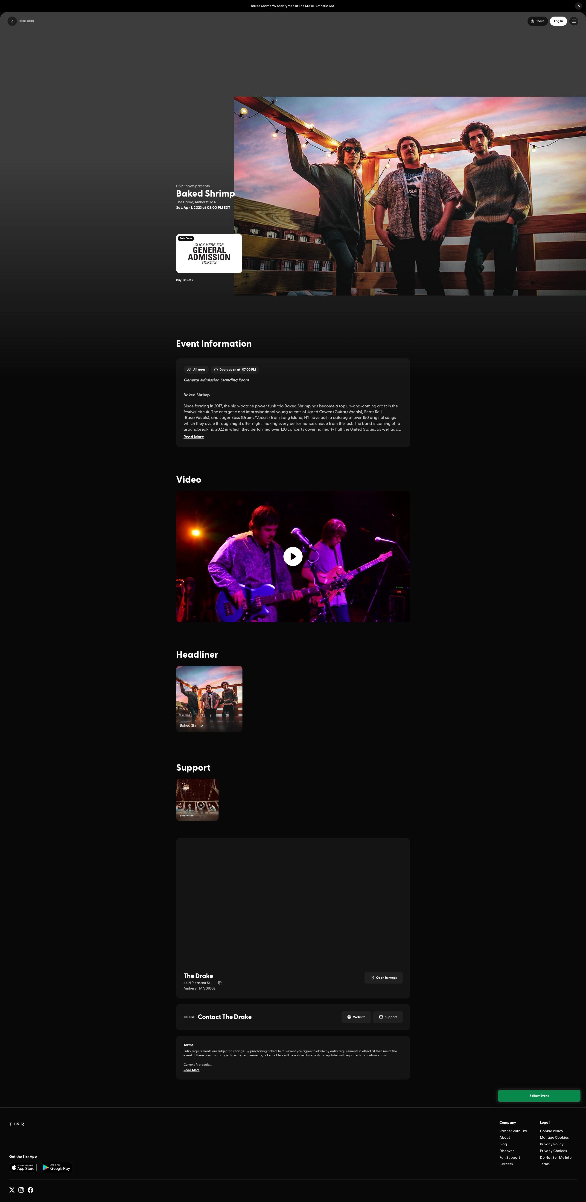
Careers (506, 1164)
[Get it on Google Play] (57, 1167)
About (504, 1137)
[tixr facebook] (30, 1190)
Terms (545, 1164)
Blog (503, 1144)
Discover (506, 1151)
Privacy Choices (553, 1151)
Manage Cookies (554, 1137)
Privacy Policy (552, 1144)
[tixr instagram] (21, 1190)
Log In (558, 21)
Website (359, 1017)
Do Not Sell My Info (556, 1157)
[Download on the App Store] (23, 1167)
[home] (16, 1124)
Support (391, 1017)
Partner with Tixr (513, 1131)
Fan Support (509, 1157)
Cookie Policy (551, 1131)
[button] (578, 6)
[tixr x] (12, 1190)
